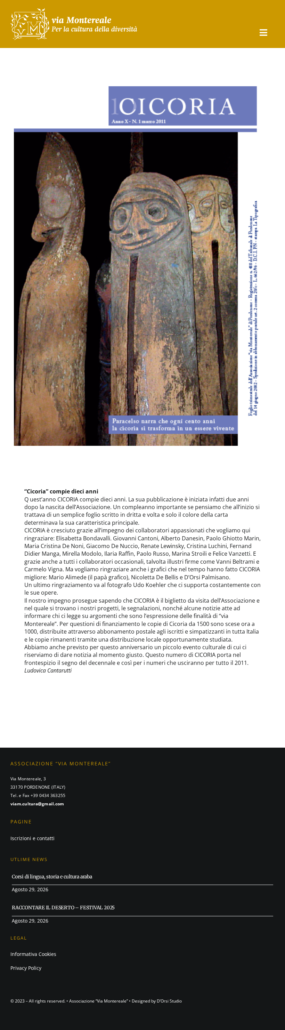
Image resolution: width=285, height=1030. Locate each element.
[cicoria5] (73, 10)
